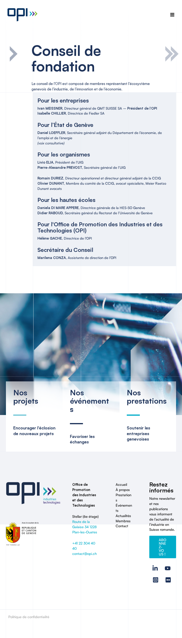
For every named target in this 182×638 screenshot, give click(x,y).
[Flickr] (168, 580)
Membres (123, 521)
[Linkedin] (155, 568)
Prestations (123, 497)
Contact (122, 526)
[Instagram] (155, 580)
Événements (124, 508)
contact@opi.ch (84, 553)
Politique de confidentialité (28, 617)
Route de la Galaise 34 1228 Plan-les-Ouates (84, 526)
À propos (123, 489)
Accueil (121, 484)
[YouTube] (167, 568)
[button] (162, 547)
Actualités (123, 515)
